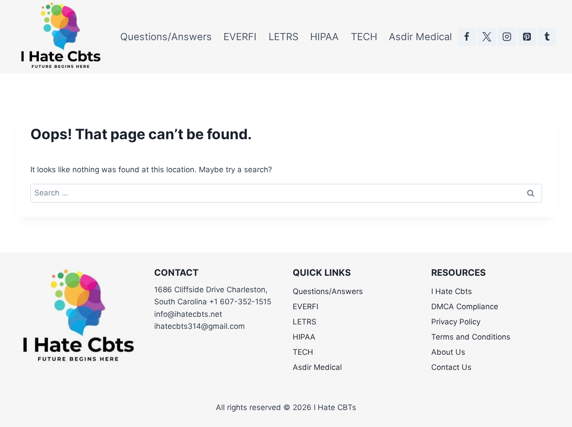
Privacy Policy (455, 321)
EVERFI (240, 36)
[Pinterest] (527, 37)
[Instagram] (507, 37)
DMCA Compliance (464, 306)
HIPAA (324, 36)
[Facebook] (467, 37)
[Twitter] (487, 37)
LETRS (284, 36)
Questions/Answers (166, 36)
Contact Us (451, 367)
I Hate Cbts (451, 291)
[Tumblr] (547, 37)
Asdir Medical (420, 36)
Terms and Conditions (470, 336)
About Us (448, 352)
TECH (364, 36)
